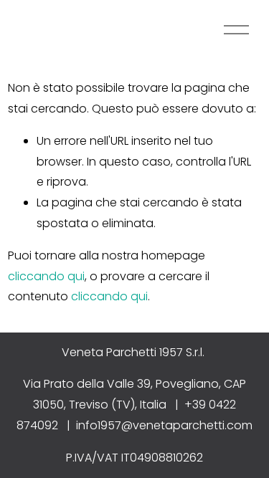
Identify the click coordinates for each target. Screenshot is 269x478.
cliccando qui (46, 276)
